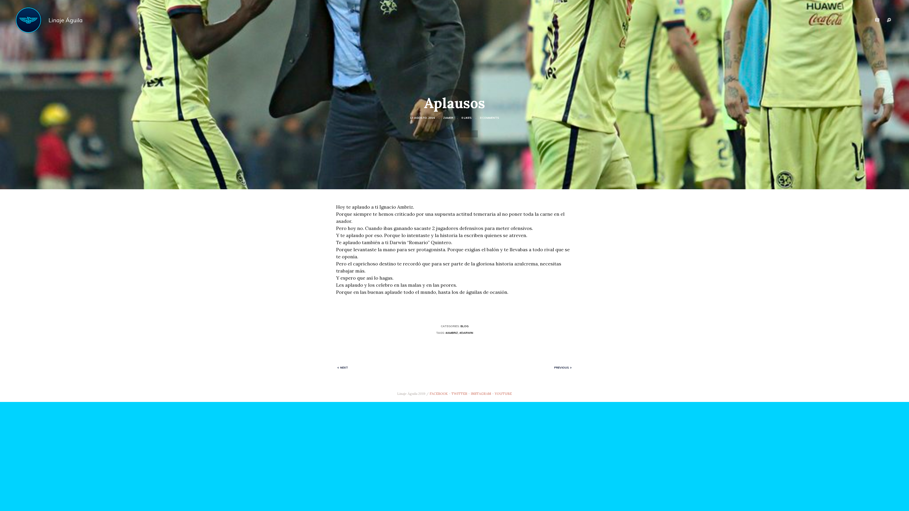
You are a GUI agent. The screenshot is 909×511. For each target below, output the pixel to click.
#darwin (466, 333)
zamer (448, 117)
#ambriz (452, 333)
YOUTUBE (503, 394)
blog (464, 326)
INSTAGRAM (481, 394)
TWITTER (459, 394)
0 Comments (489, 117)
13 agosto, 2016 (422, 117)
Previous (561, 367)
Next (344, 367)
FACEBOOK (439, 394)
